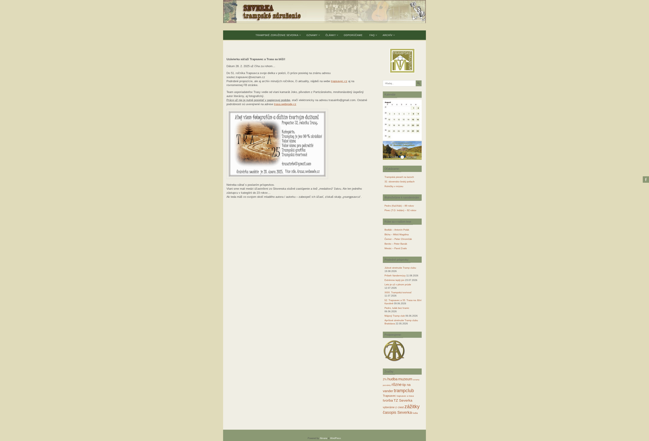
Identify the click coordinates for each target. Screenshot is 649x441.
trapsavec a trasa (405, 396)
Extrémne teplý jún (394, 280)
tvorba (388, 400)
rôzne (397, 384)
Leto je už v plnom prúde (397, 284)
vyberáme (389, 407)
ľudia (415, 413)
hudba (392, 379)
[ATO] (394, 361)
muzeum (405, 379)
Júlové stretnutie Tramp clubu (400, 267)
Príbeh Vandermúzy (395, 275)
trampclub (404, 390)
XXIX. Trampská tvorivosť (398, 292)
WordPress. (336, 438)
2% (385, 379)
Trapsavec (389, 395)
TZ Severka (403, 400)
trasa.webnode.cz (285, 104)
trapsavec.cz (339, 81)
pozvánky (387, 385)
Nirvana (323, 438)
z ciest (399, 407)
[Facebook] (645, 179)
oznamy (416, 380)
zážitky (412, 406)
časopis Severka (397, 412)
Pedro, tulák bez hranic (396, 308)
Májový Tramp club (394, 315)
